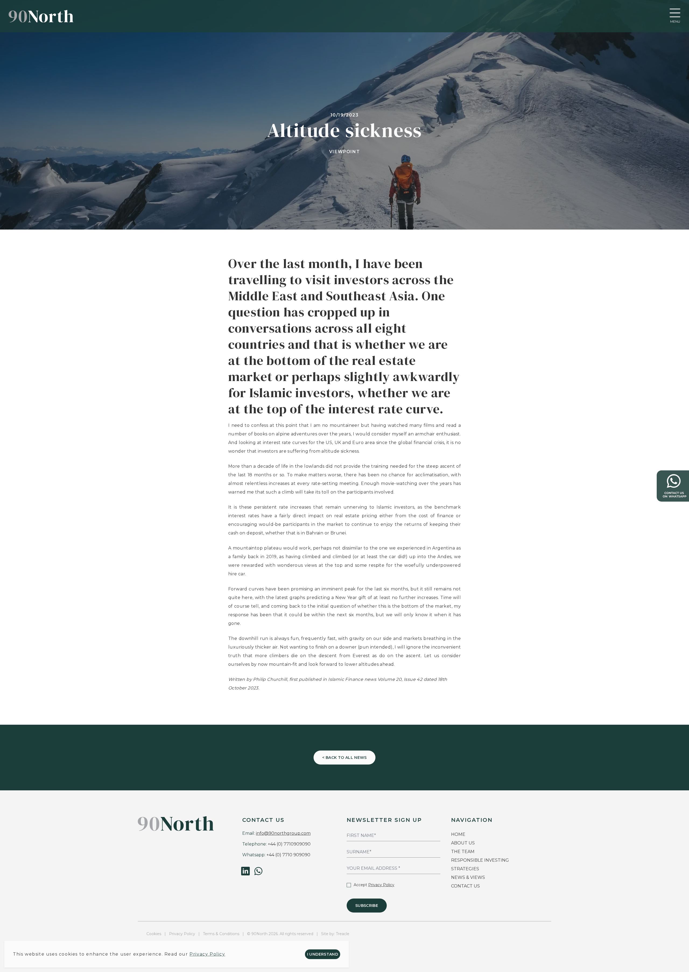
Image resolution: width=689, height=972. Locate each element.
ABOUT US (463, 843)
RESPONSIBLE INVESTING (480, 860)
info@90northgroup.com (283, 833)
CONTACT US (465, 886)
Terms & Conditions (221, 933)
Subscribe (366, 905)
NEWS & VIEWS (468, 877)
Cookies (153, 933)
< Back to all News (344, 757)
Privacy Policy (381, 884)
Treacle (342, 933)
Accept (374, 884)
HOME (458, 834)
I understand (322, 954)
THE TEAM (463, 851)
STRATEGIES (465, 868)
